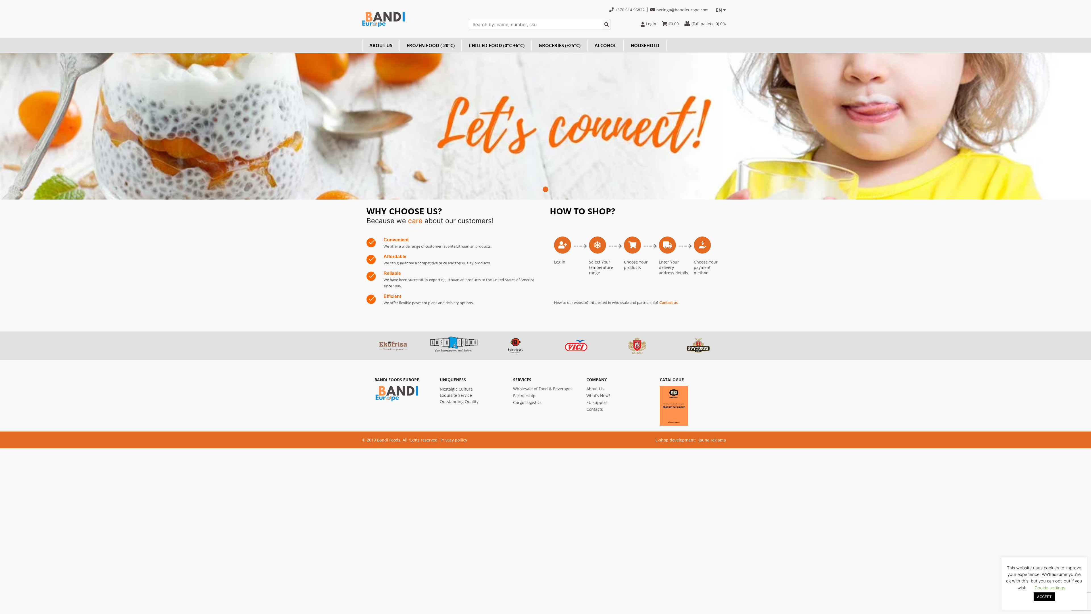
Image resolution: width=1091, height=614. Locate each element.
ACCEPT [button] (1044, 596)
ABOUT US (380, 45)
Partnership (524, 395)
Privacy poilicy (453, 440)
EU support (597, 402)
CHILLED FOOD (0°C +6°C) (496, 45)
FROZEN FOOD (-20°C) (431, 45)
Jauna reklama (712, 440)
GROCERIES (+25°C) (559, 45)
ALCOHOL (606, 45)
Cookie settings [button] (1049, 587)
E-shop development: (675, 440)
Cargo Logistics (527, 402)
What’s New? (598, 395)
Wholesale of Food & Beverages (542, 388)
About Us (595, 388)
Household (645, 45)
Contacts (594, 409)
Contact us (668, 302)
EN (719, 10)
